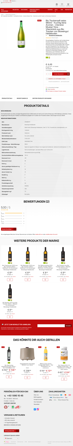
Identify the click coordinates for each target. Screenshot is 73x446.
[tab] (50, 219)
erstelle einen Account (51, 234)
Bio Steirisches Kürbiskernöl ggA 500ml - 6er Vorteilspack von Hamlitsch (8, 367)
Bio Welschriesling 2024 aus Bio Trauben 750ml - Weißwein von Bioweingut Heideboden (45, 267)
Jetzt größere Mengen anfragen (60, 70)
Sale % (56, 10)
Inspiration (68, 9)
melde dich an (39, 234)
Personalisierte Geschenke (34, 10)
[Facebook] (35, 409)
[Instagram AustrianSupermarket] (38, 409)
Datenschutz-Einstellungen (34, 441)
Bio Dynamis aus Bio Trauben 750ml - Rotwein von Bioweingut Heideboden (63, 267)
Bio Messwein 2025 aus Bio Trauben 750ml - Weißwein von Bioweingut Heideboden (27, 267)
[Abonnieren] (68, 325)
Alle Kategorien (4, 10)
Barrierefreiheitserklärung (10, 443)
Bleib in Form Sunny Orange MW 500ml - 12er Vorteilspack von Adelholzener (45, 365)
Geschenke (24, 9)
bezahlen (53, 89)
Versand (56, 66)
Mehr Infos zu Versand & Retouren (12, 425)
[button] (47, 74)
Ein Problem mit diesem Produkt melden (56, 91)
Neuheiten (16, 9)
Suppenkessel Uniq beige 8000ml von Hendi (27, 364)
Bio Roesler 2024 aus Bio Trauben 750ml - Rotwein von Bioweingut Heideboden (10, 304)
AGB (26, 441)
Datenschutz (20, 441)
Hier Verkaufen (38, 402)
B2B (62, 9)
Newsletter (36, 404)
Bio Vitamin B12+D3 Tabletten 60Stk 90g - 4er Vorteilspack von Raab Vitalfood (64, 367)
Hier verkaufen (49, 68)
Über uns (36, 395)
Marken (50, 9)
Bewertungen (22, 98)
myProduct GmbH (59, 441)
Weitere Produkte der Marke (41, 98)
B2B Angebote (37, 397)
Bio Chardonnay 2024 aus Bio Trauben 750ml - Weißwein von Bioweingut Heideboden (10, 267)
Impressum (13, 441)
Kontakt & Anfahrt (38, 399)
